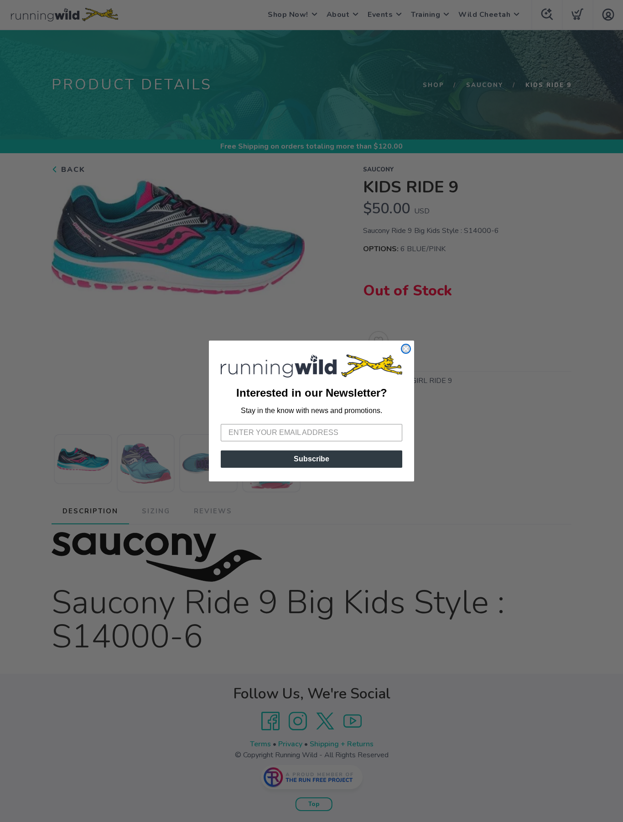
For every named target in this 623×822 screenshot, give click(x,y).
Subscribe (311, 459)
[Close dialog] (405, 348)
